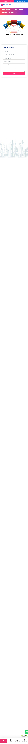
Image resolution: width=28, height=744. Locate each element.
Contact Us (22, 1)
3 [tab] (15, 40)
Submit (13, 73)
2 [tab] (13, 40)
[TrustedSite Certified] (24, 735)
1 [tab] (12, 40)
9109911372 (8, 1)
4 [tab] (16, 40)
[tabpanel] (14, 37)
